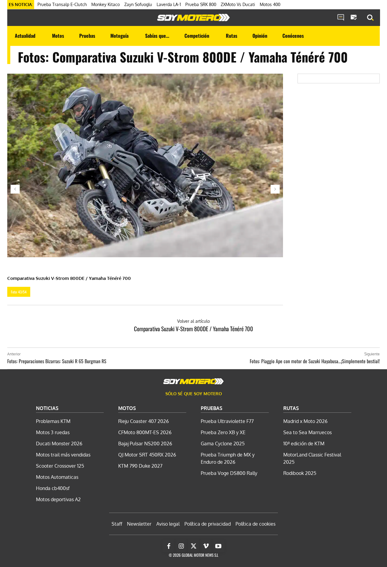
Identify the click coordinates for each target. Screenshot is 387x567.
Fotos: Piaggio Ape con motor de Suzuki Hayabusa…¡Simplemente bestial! (315, 361)
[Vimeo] (206, 546)
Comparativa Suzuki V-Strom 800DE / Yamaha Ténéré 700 (193, 328)
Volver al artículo (193, 321)
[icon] (340, 17)
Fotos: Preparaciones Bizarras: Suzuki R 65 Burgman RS (56, 361)
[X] (193, 546)
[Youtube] (218, 546)
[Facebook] (169, 546)
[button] (370, 17)
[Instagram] (181, 546)
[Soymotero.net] (193, 17)
